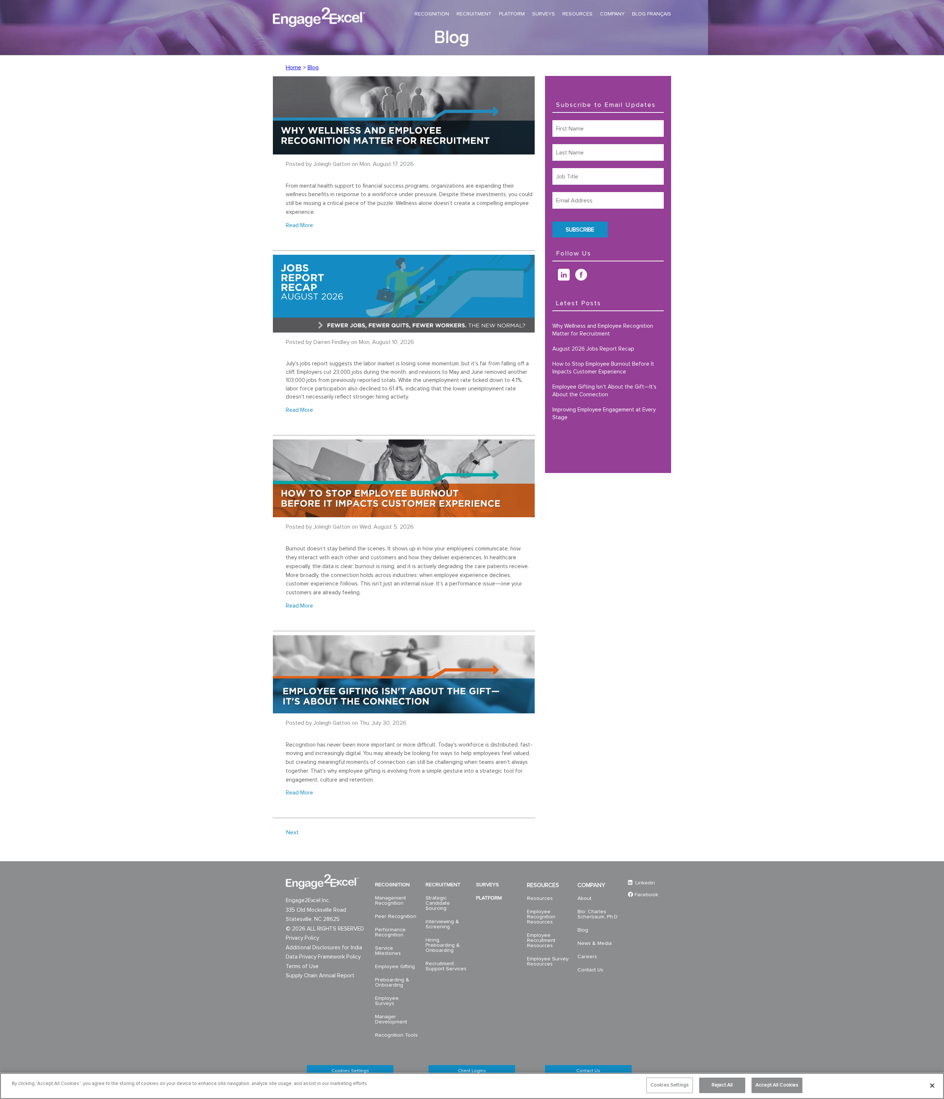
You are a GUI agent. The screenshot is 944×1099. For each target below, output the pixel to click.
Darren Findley (331, 342)
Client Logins (472, 1070)
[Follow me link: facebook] (584, 279)
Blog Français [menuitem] (651, 14)
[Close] (932, 1085)
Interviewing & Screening (442, 924)
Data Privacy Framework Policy (323, 957)
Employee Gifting (395, 966)
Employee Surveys (387, 1001)
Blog (313, 67)
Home (293, 67)
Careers (587, 956)
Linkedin (644, 883)
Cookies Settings (350, 1070)
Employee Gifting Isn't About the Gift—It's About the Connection (604, 390)
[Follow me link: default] (555, 279)
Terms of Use (302, 966)
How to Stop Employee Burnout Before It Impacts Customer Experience (603, 368)
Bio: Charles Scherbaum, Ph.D (597, 914)
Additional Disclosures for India (324, 947)
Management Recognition (390, 900)
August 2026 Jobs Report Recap (593, 349)
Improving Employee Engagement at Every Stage (604, 413)
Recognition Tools (396, 1035)
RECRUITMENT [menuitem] (474, 14)
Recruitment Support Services (446, 966)
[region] (472, 1086)
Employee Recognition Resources (541, 917)
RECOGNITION (392, 884)
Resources (540, 898)
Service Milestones (388, 951)
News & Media (594, 943)
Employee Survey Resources (548, 961)
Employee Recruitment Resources (541, 940)
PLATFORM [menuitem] (512, 14)
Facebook (646, 894)
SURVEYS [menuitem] (543, 14)
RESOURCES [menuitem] (577, 14)
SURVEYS (487, 884)
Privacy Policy (302, 938)
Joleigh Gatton (331, 164)
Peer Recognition (395, 916)
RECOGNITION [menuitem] (431, 14)
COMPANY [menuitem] (612, 14)
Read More (299, 225)
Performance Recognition (390, 932)
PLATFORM (489, 898)
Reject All (722, 1085)
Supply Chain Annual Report (320, 975)
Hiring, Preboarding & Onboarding (443, 945)
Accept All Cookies (777, 1085)
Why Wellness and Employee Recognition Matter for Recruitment (602, 330)
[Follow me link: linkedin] (566, 279)
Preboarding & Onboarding (392, 982)
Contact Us (590, 970)
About (584, 898)
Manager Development (391, 1019)
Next (292, 832)
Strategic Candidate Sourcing (438, 903)
